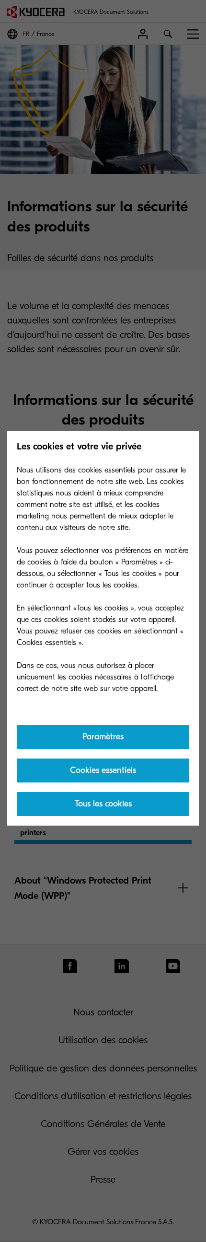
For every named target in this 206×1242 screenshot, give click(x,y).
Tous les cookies (103, 804)
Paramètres (103, 737)
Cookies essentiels (103, 770)
